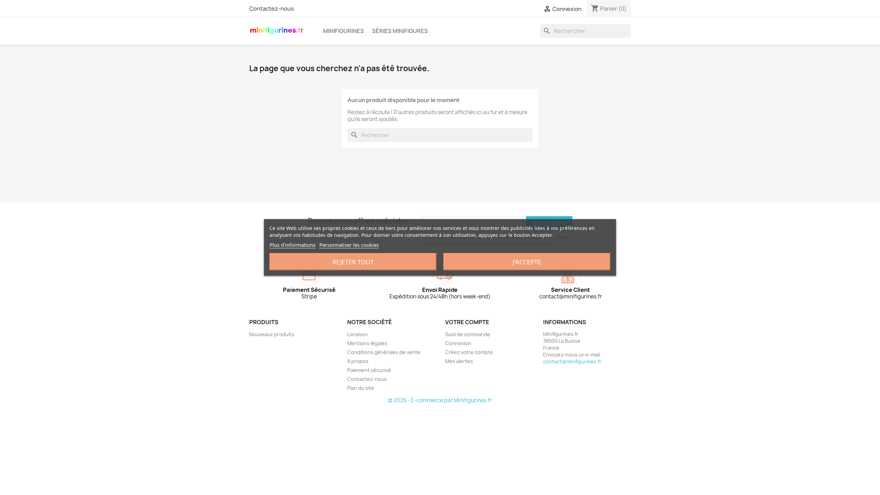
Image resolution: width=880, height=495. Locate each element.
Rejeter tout (353, 262)
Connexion (458, 343)
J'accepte (527, 262)
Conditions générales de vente (383, 352)
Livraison (357, 334)
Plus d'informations (293, 244)
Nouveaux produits (271, 334)
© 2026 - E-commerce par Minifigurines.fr (440, 400)
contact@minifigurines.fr (572, 361)
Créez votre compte (469, 352)
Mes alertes (459, 361)
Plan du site (360, 388)
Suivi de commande (467, 334)
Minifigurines (343, 31)
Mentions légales (367, 343)
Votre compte (467, 322)
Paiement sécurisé (369, 370)
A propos (357, 361)
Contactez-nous (271, 8)
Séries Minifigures (400, 31)
